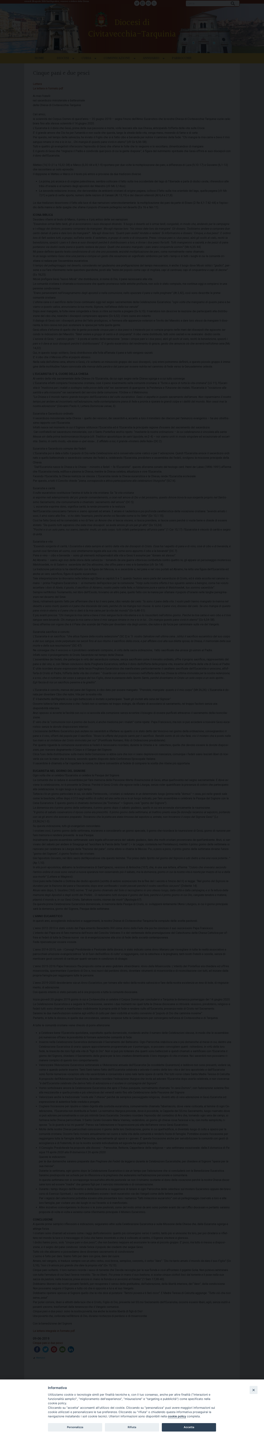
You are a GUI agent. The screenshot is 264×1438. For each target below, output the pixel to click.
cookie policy (177, 1416)
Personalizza (75, 1427)
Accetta (189, 1427)
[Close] (254, 1390)
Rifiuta (132, 1427)
